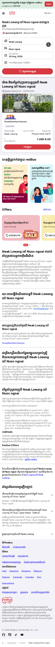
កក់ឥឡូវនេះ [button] (27, 147)
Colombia (29, 577)
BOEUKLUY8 (14, 235)
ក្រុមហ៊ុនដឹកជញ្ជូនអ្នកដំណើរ (40, 592)
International (8, 583)
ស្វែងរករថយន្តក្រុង (29, 71)
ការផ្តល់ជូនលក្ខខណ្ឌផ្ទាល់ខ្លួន (11, 562)
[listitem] (6, 218)
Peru (39, 577)
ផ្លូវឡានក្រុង (24, 592)
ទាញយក (48, 4)
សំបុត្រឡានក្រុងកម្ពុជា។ (9, 592)
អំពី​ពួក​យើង (6, 547)
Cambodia (17, 577)
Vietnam (6, 577)
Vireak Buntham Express (15, 121)
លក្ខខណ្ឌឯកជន (23, 556)
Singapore (26, 571)
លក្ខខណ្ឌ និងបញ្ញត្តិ (8, 556)
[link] (21, 228)
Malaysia (38, 571)
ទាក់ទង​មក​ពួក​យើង (19, 547)
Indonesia (13, 571)
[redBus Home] (12, 13)
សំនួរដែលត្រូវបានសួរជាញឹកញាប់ (34, 562)
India (4, 571)
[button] (27, 55)
